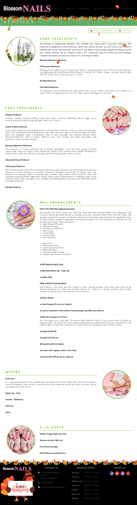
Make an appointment (103, 30)
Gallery (97, 8)
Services (70, 8)
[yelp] (128, 473)
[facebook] (111, 473)
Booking (84, 8)
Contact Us (127, 8)
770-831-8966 (47, 482)
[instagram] (122, 473)
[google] (117, 473)
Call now (126, 30)
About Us (56, 8)
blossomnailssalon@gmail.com (53, 487)
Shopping (111, 8)
